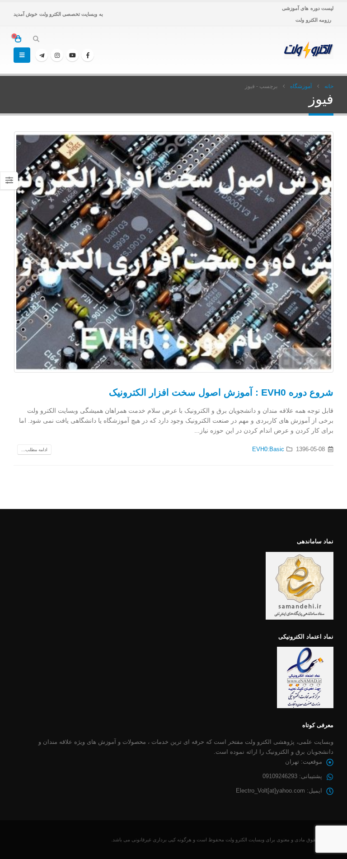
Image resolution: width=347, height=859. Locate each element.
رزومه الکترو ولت (313, 20)
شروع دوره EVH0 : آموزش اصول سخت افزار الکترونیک (221, 392)
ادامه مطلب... (34, 449)
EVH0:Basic (268, 449)
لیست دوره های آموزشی (307, 8)
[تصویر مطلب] (173, 252)
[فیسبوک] (87, 55)
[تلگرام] (41, 55)
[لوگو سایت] (308, 50)
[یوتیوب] (72, 55)
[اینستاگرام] (57, 55)
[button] (36, 39)
